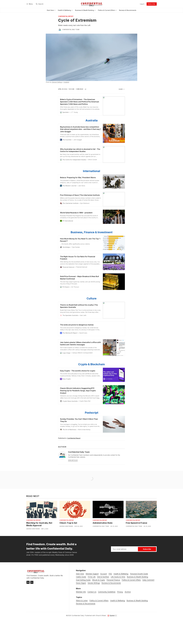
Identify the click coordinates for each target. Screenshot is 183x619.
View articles (73, 460)
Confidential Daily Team (70, 29)
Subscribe (151, 4)
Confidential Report (65, 16)
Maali (104, 615)
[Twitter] (28, 582)
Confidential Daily (77, 615)
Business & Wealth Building (137, 601)
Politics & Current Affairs (98, 601)
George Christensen (33, 529)
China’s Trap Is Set (68, 523)
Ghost (98, 615)
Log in (142, 4)
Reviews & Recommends (85, 604)
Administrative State (102, 523)
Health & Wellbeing (117, 601)
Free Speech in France (136, 523)
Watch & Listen (82, 601)
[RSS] (31, 582)
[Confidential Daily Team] (60, 29)
